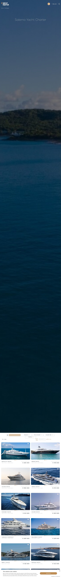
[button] (3, 451)
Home (2, 8)
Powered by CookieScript (55, 576)
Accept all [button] (48, 573)
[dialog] (30, 573)
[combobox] (14, 435)
